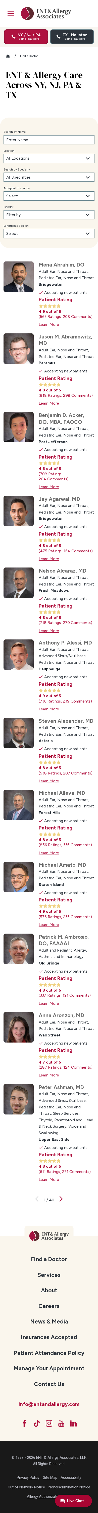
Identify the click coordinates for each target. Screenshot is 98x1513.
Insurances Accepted (49, 1337)
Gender (8, 207)
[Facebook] (24, 1423)
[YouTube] (61, 1423)
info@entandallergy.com (49, 1404)
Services (49, 1274)
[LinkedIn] (73, 1423)
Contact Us (49, 1384)
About (49, 1290)
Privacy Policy (28, 1477)
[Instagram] (49, 1423)
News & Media (49, 1321)
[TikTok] (36, 1423)
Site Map (50, 1477)
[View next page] (61, 1200)
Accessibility (71, 1477)
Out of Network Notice (26, 1487)
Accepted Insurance (17, 188)
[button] (11, 13)
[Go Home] (10, 56)
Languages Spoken (16, 225)
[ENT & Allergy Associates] (46, 13)
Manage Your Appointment (49, 1368)
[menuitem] (49, 1259)
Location (9, 150)
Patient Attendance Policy (49, 1352)
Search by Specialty (17, 169)
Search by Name (15, 131)
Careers (49, 1306)
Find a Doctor (49, 1259)
